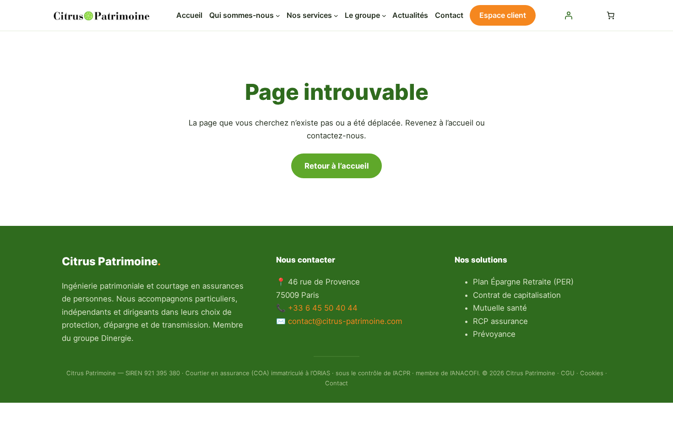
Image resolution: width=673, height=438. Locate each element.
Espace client (502, 15)
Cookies (591, 373)
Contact (336, 383)
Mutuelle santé (500, 307)
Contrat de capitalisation (517, 295)
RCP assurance (500, 321)
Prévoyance (494, 334)
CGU (568, 373)
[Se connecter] (568, 15)
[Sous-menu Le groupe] (384, 15)
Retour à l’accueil (336, 165)
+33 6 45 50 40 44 (323, 307)
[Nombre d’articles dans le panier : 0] (610, 15)
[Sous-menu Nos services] (336, 15)
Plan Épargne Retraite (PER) (523, 281)
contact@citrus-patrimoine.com (345, 321)
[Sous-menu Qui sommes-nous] (278, 15)
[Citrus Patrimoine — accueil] (103, 15)
